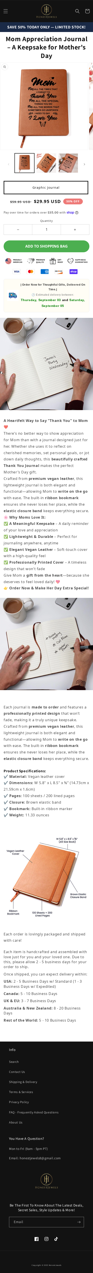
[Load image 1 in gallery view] (24, 163)
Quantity (46, 221)
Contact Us (17, 1072)
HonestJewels (55, 1265)
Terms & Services (21, 1092)
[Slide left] (9, 164)
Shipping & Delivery (23, 1082)
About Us (16, 1122)
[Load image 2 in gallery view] (46, 163)
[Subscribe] (79, 1222)
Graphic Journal (46, 187)
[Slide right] (84, 164)
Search (14, 1062)
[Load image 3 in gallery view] (68, 163)
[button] (6, 11)
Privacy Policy (19, 1102)
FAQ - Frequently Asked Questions (33, 1112)
